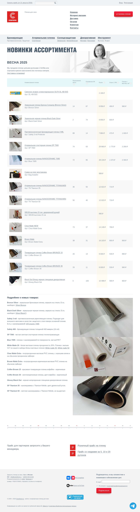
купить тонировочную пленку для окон (37, 499)
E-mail (98, 482)
